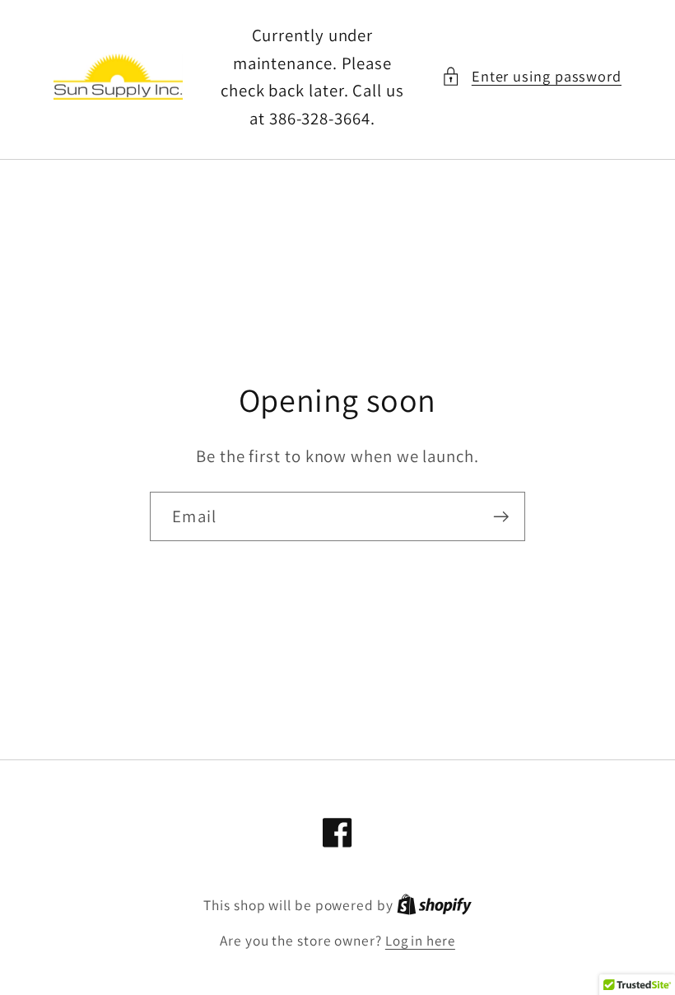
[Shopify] (434, 905)
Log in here (420, 941)
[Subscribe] (500, 517)
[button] (531, 76)
